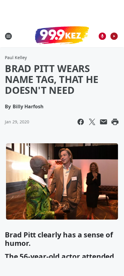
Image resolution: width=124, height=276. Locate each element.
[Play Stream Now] (114, 36)
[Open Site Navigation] (8, 36)
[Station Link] (62, 36)
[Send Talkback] (102, 36)
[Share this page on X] (92, 122)
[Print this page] (115, 122)
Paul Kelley (16, 57)
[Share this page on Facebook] (80, 122)
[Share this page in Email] (103, 122)
